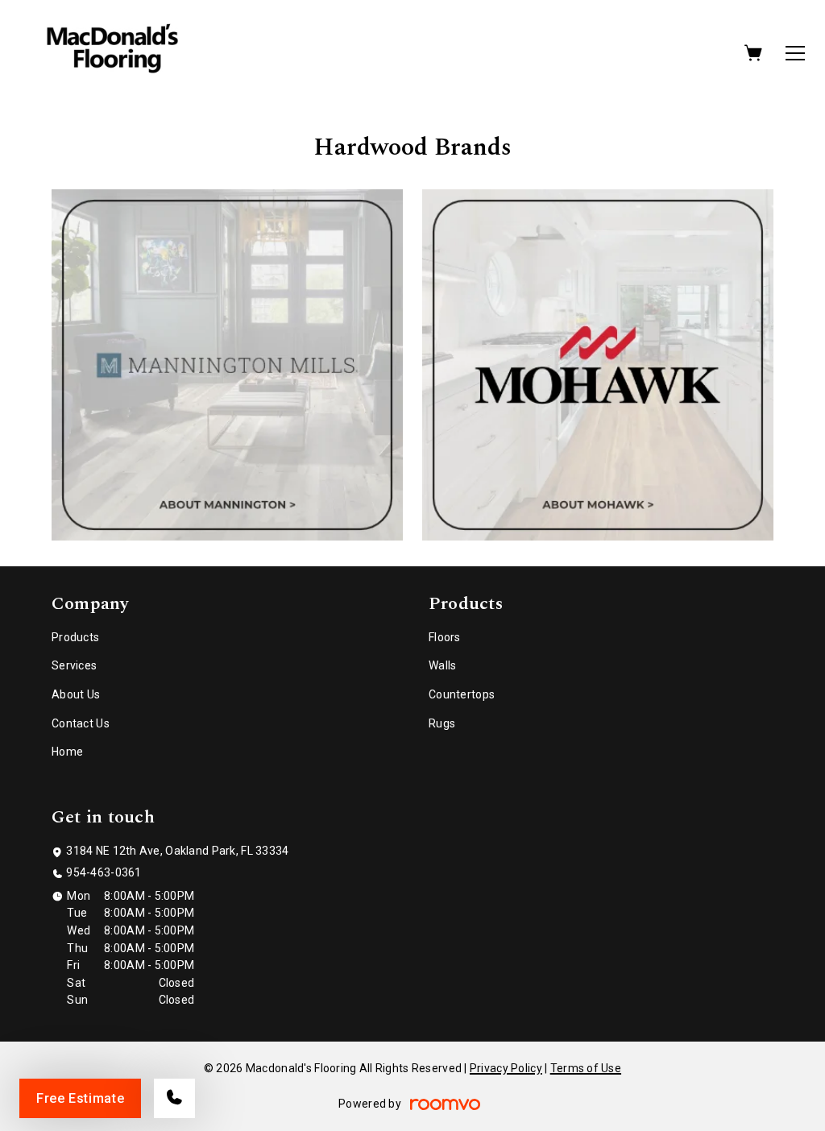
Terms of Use (585, 1068)
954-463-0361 (103, 872)
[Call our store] (174, 1098)
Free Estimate (80, 1098)
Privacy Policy (506, 1068)
